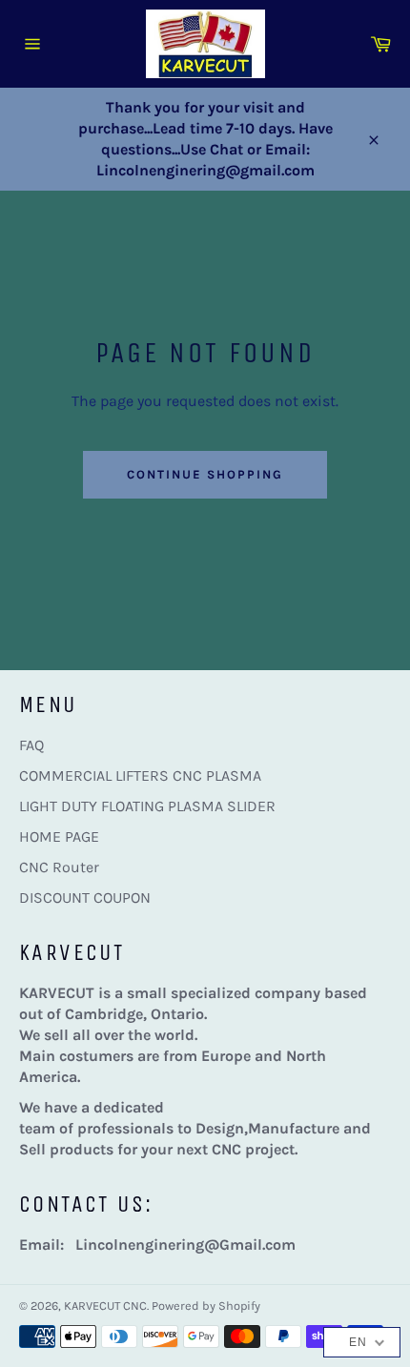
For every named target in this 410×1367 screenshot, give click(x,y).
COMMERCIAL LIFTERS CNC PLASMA (140, 775)
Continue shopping (204, 474)
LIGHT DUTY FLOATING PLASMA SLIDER (147, 806)
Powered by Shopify (206, 1305)
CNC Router (59, 867)
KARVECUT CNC (105, 1305)
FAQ (31, 745)
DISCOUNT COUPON (85, 897)
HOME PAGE (59, 836)
